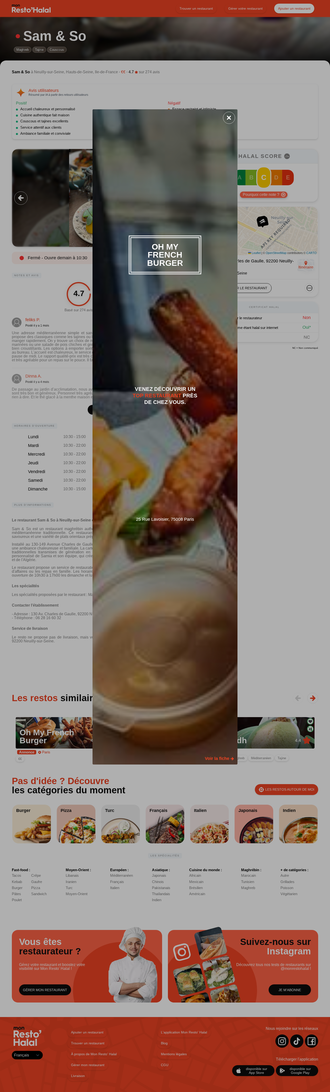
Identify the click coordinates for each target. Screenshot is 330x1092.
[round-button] (229, 118)
